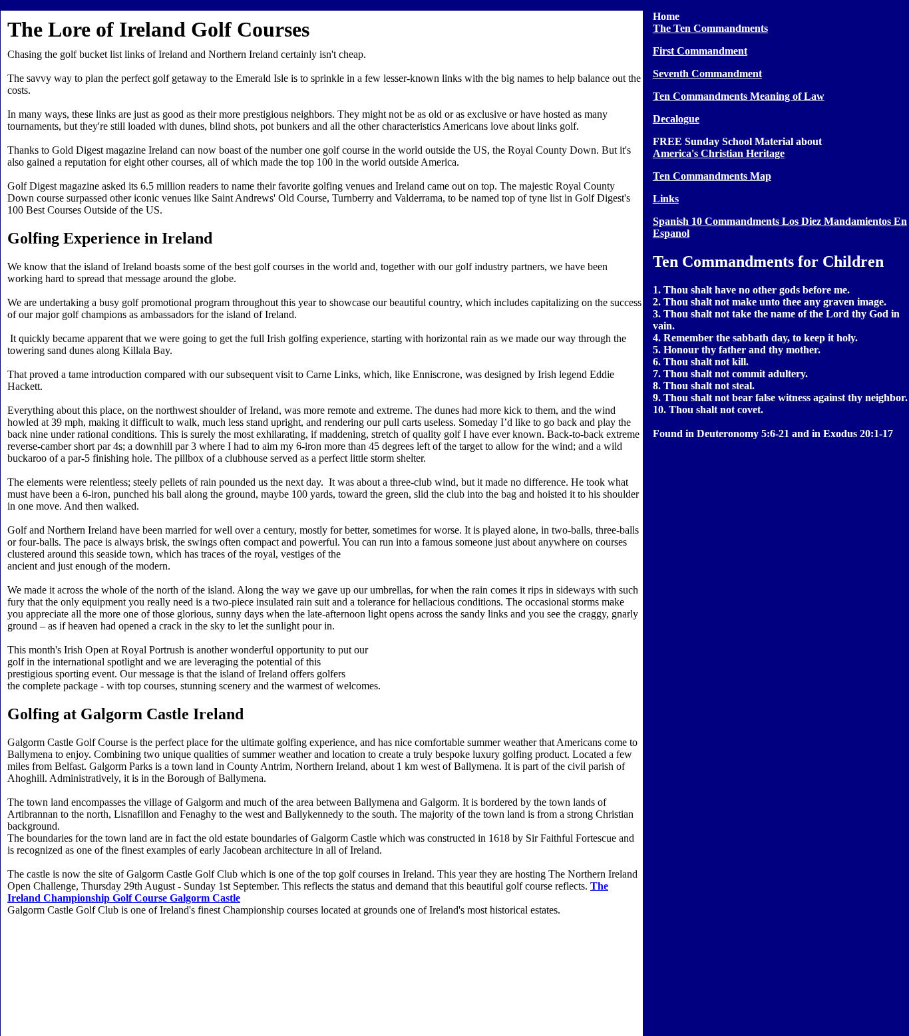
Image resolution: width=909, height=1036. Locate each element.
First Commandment (700, 51)
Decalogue (676, 118)
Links (666, 198)
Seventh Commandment (707, 73)
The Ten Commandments (710, 28)
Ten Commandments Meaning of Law (738, 96)
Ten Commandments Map (712, 176)
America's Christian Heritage (719, 153)
